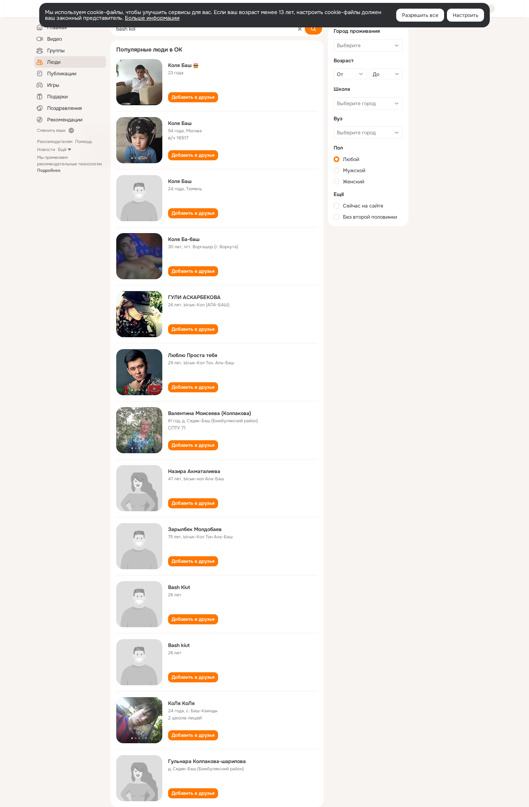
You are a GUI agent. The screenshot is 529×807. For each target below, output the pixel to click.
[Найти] (313, 29)
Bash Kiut (179, 587)
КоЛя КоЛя (181, 703)
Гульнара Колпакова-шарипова (207, 761)
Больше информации (152, 18)
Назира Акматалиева (194, 471)
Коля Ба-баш (183, 239)
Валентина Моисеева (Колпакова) (209, 413)
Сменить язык (51, 130)
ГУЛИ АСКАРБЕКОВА (194, 297)
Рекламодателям (54, 141)
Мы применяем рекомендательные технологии (69, 164)
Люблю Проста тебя (192, 355)
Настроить (465, 15)
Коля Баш (179, 65)
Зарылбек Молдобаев (195, 529)
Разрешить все (420, 15)
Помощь (83, 141)
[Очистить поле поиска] (300, 29)
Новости (46, 149)
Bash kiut (179, 645)
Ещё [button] (62, 149)
